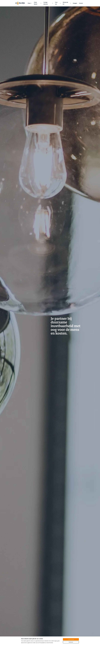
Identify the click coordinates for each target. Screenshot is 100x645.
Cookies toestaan (71, 639)
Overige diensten (45, 3)
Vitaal (29, 3)
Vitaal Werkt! (35, 3)
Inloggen (75, 3)
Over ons (56, 3)
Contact (81, 3)
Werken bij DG (65, 3)
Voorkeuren (71, 642)
